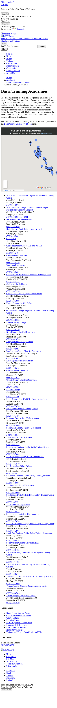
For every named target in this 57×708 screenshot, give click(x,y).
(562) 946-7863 (12, 358)
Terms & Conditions (14, 664)
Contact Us (11, 656)
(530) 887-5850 (12, 406)
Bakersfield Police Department (19, 219)
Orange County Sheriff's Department (21, 380)
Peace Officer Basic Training (18, 82)
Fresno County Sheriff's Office (19, 303)
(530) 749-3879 (12, 603)
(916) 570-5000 (12, 454)
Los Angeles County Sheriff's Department (23, 351)
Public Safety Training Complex (19, 210)
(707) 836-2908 (12, 531)
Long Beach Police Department (19, 341)
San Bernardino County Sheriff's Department (25, 456)
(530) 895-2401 (12, 236)
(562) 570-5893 (12, 349)
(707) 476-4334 (12, 282)
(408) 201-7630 (12, 521)
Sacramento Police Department (19, 437)
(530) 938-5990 (12, 291)
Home (9, 56)
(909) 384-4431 (12, 473)
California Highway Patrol (17, 255)
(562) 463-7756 (12, 416)
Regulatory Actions (14, 630)
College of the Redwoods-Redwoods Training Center (28, 274)
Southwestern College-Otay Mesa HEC (23, 543)
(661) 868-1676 (12, 339)
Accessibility (11, 661)
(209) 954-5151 (12, 502)
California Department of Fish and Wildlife (24, 246)
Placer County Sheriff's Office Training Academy (27, 399)
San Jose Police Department (18, 504)
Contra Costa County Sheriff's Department (24, 294)
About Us (10, 73)
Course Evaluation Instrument (18, 615)
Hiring (9, 58)
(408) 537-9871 (12, 512)
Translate (5, 24)
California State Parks (15, 265)
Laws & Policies (13, 70)
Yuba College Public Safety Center (21, 595)
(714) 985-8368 (12, 320)
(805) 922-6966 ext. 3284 (17, 217)
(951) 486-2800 (12, 425)
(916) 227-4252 (7, 645)
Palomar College (13, 389)
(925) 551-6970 (12, 205)
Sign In (9, 54)
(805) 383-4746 (12, 593)
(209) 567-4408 (12, 562)
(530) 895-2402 (12, 272)
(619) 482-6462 (12, 550)
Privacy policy (12, 666)
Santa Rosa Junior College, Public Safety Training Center (30, 523)
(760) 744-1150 (12, 397)
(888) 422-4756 (12, 262)
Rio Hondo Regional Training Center (22, 408)
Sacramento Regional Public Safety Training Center (28, 447)
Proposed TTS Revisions (16, 625)
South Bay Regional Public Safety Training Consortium (29, 533)
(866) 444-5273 (12, 368)
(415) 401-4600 (12, 492)
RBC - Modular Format (16, 627)
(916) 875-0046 (12, 435)
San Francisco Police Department (20, 485)
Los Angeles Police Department (19, 361)
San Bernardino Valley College (19, 466)
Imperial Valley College (16, 322)
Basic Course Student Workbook (18, 124)
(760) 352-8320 (12, 329)
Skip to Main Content (10, 2)
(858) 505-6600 (12, 483)
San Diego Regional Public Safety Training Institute (28, 476)
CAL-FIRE (11, 238)
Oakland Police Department (18, 370)
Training (9, 61)
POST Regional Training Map (19, 622)
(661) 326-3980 (12, 226)
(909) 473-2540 (12, 464)
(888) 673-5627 (12, 377)
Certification (11, 63)
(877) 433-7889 (12, 301)
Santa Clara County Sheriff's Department (23, 514)
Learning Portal (12, 620)
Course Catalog (12, 618)
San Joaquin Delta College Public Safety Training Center (30, 495)
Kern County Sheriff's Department (20, 332)
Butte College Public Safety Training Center (24, 229)
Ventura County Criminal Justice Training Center (26, 586)
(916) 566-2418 (12, 444)
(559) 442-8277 (12, 574)
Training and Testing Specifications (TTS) (23, 632)
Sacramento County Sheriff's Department (23, 428)
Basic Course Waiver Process (18, 613)
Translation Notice (8, 34)
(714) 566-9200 (12, 387)
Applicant (10, 80)
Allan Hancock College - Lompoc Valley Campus (27, 207)
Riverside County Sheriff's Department (22, 418)
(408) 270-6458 (12, 540)
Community (11, 68)
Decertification (12, 66)
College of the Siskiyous (16, 284)
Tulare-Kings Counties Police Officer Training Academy (30, 576)
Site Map (10, 659)
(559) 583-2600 (12, 583)
